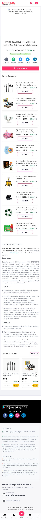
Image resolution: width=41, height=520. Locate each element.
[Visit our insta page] (17, 415)
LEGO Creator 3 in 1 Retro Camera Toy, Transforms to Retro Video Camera (29, 376)
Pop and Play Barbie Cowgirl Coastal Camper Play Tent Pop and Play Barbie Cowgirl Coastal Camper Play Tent (25, 131)
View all (34, 354)
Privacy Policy (12, 509)
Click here (14, 253)
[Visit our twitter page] (11, 415)
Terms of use (21, 509)
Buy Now (25, 91)
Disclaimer (29, 509)
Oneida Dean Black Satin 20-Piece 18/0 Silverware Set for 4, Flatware (11, 376)
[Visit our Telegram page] (23, 415)
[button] (36, 374)
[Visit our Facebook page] (5, 415)
